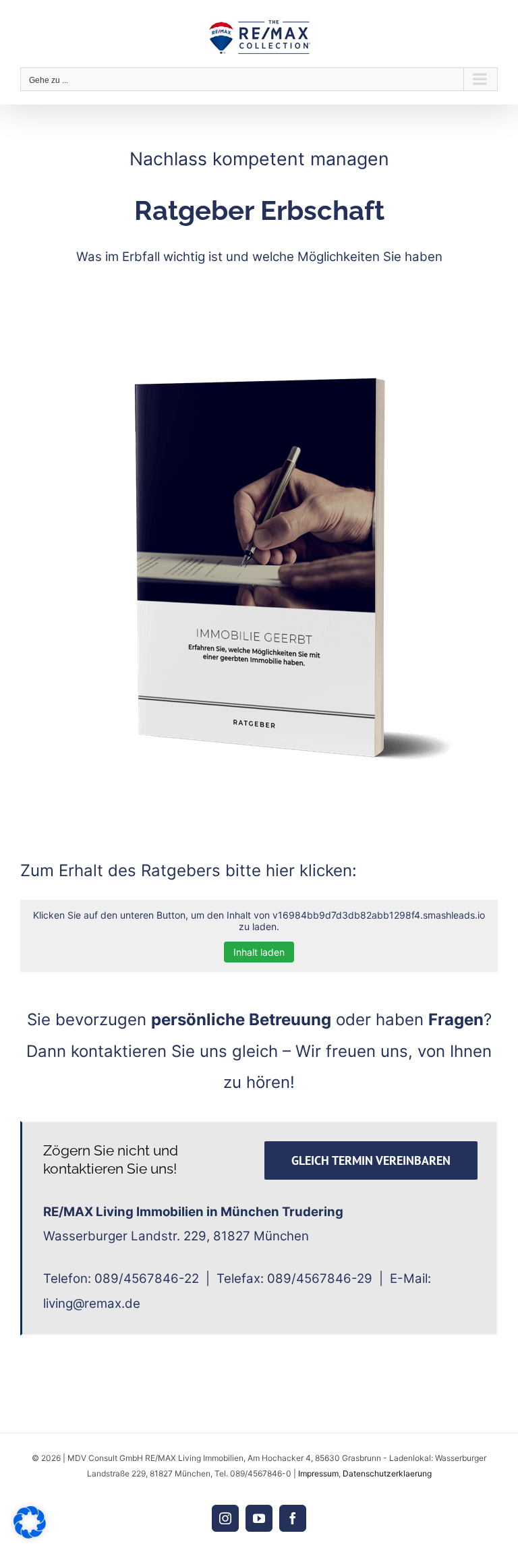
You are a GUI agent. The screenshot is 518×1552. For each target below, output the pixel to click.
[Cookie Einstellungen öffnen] (29, 1535)
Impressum (318, 1473)
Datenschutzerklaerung (387, 1473)
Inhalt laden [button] (259, 952)
